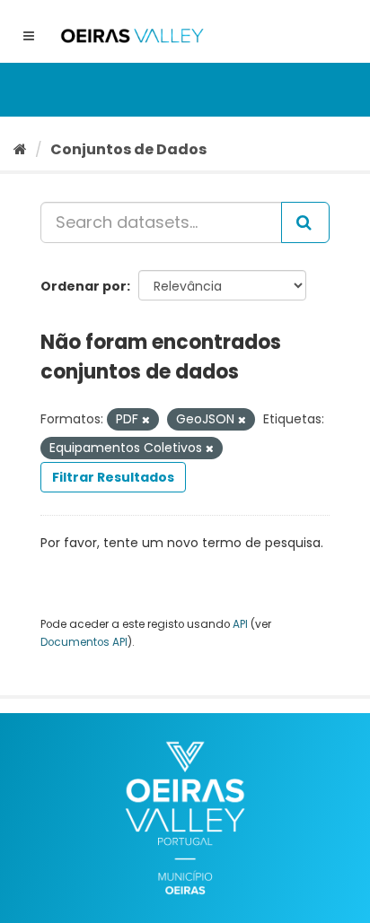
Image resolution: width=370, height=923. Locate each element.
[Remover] (146, 420)
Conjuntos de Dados (128, 149)
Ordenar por (83, 286)
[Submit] (305, 222)
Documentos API (84, 642)
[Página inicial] (20, 149)
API (240, 624)
